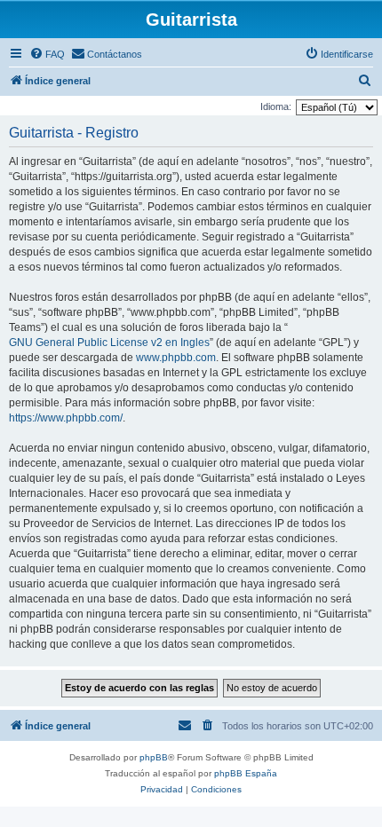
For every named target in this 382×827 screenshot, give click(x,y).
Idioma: (275, 106)
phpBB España (245, 773)
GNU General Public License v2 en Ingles (109, 342)
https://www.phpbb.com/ (66, 418)
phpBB (153, 757)
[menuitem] (47, 54)
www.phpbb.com (176, 357)
